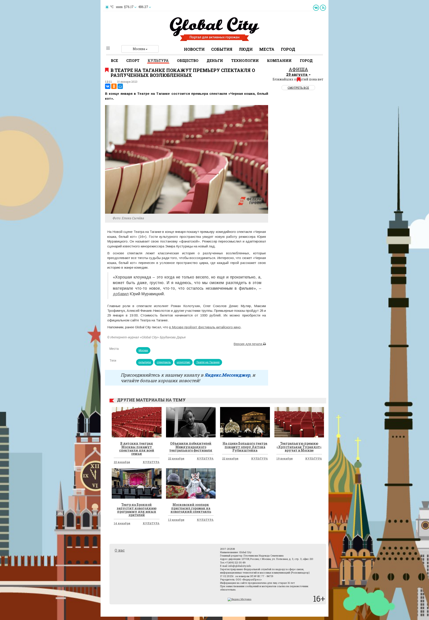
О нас (120, 550)
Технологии (245, 60)
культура (145, 362)
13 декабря (176, 519)
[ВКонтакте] (107, 86)
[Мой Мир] (120, 86)
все (114, 60)
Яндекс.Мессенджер (227, 375)
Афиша (298, 69)
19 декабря (284, 458)
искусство (183, 362)
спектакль (164, 362)
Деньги (215, 60)
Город (288, 49)
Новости (194, 49)
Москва (139, 49)
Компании (279, 60)
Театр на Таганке (208, 362)
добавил (121, 294)
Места (266, 49)
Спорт (132, 60)
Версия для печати (248, 344)
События (221, 49)
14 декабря (122, 523)
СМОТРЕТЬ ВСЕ (298, 87)
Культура (158, 60)
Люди (246, 49)
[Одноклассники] (114, 86)
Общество (187, 60)
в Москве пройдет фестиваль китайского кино (205, 327)
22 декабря (122, 462)
